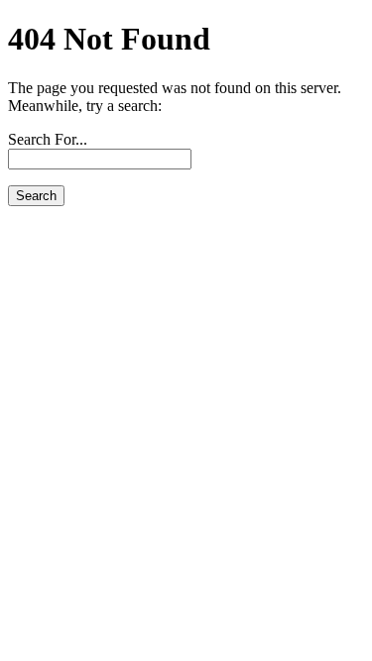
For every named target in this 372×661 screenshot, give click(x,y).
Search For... (47, 139)
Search (36, 195)
